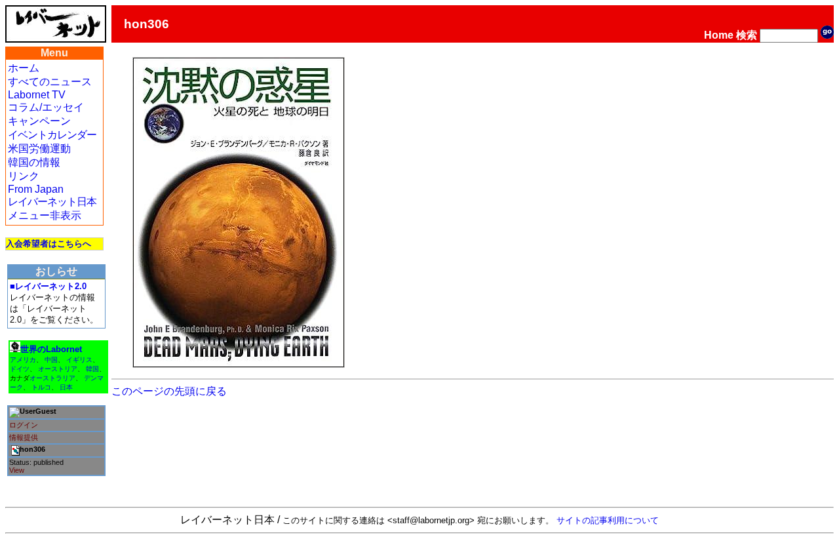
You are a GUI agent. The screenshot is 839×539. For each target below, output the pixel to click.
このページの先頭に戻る (169, 391)
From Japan (36, 189)
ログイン (23, 425)
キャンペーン (39, 121)
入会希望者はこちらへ (48, 244)
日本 (66, 387)
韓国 (92, 368)
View (16, 470)
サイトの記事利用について (607, 520)
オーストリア (57, 368)
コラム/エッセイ (46, 107)
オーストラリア (52, 378)
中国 (51, 359)
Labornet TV (37, 94)
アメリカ (23, 359)
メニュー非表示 (44, 215)
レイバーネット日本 (52, 201)
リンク (23, 176)
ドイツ (19, 368)
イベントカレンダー (52, 134)
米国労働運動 (39, 148)
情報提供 (23, 437)
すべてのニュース (50, 81)
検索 (746, 35)
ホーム (23, 67)
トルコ (41, 387)
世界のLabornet (51, 349)
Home (718, 35)
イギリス (79, 359)
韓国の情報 (34, 162)
